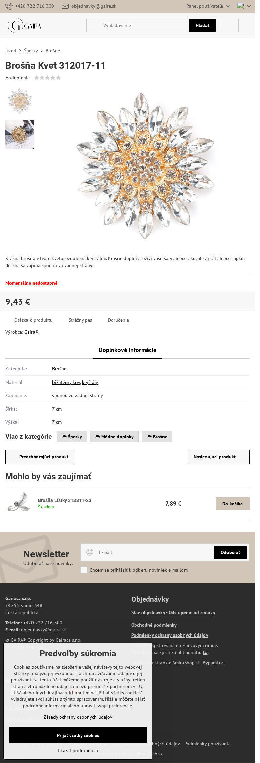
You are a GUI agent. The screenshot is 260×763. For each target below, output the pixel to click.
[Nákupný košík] (230, 25)
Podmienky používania (207, 744)
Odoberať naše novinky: (48, 563)
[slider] (47, 77)
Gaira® (31, 332)
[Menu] (247, 25)
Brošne (59, 369)
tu (205, 652)
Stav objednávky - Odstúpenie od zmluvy (173, 612)
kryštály (90, 382)
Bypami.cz (213, 663)
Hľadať (202, 25)
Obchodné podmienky (154, 625)
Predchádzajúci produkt (43, 457)
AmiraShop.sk (186, 663)
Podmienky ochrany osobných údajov (169, 635)
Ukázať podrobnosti (78, 750)
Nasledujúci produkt (215, 457)
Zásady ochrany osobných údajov (78, 717)
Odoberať (230, 552)
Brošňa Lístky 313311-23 (64, 500)
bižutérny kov (66, 382)
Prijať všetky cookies (78, 735)
